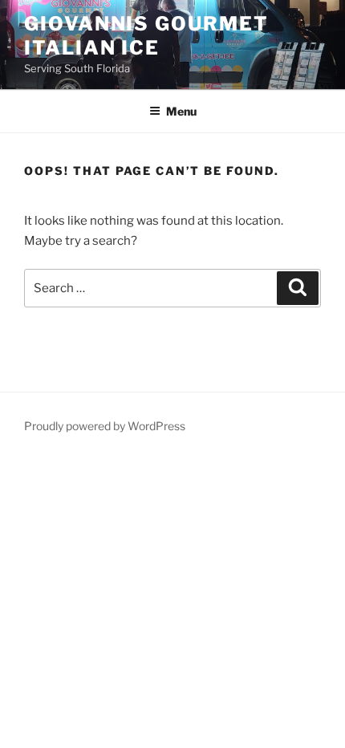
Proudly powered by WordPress (104, 426)
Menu (181, 111)
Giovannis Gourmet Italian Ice (146, 35)
